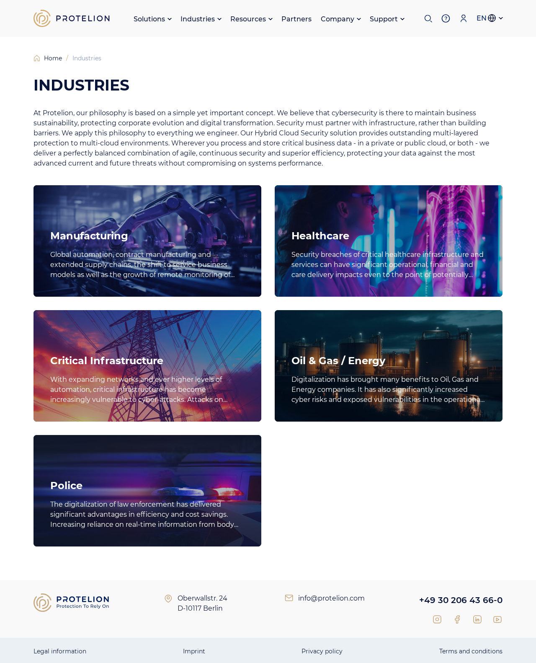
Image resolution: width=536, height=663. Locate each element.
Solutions (149, 19)
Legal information (60, 651)
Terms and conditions (470, 651)
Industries (197, 19)
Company (337, 19)
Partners (296, 19)
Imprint (194, 651)
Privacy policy (322, 651)
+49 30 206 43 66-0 (460, 600)
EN (482, 18)
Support (384, 19)
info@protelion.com (331, 598)
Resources (248, 19)
